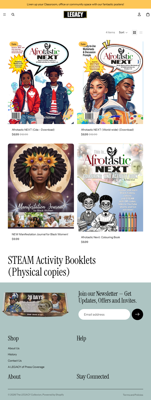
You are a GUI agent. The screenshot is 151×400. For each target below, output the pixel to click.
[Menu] (4, 14)
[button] (123, 32)
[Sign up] (137, 314)
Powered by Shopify (53, 394)
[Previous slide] (14, 82)
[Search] (13, 14)
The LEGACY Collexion (28, 394)
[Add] (67, 118)
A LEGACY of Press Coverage (26, 367)
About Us (13, 348)
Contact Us (15, 360)
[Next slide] (68, 82)
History (12, 354)
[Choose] (137, 225)
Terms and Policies (133, 394)
